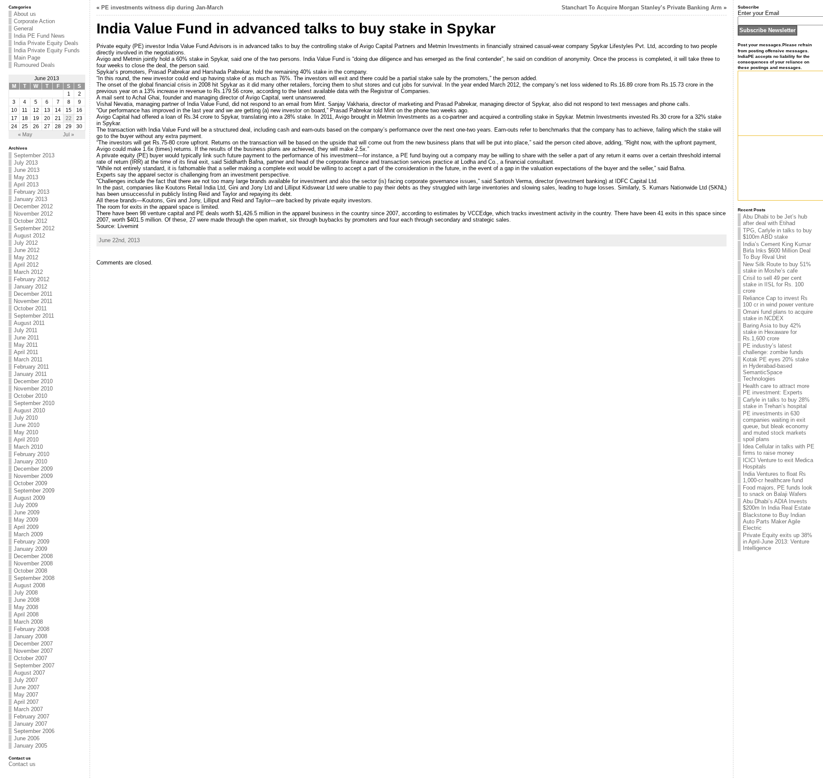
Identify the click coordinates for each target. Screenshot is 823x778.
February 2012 (31, 279)
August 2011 (29, 323)
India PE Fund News (39, 36)
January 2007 (30, 724)
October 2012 (30, 221)
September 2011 (34, 315)
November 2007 (33, 651)
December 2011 (33, 294)
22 (69, 118)
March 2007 (28, 709)
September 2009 (34, 490)
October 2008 (30, 571)
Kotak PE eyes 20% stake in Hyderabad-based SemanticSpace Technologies (776, 369)
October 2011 (30, 308)
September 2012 (34, 228)
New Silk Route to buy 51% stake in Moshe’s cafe (777, 267)
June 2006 (26, 738)
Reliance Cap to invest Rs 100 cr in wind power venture (778, 301)
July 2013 (26, 162)
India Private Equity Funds (47, 50)
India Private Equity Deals (46, 43)
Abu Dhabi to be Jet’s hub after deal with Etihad (775, 219)
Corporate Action (34, 21)
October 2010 (30, 396)
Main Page (27, 57)
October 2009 (30, 483)
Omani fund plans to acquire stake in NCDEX (778, 315)
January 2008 (30, 636)
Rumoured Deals (34, 65)
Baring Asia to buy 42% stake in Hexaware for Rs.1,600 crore (772, 332)
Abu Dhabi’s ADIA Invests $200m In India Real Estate (777, 504)
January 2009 (30, 549)
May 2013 (26, 177)
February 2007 (31, 716)
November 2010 (33, 388)
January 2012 (30, 286)
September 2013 (34, 155)
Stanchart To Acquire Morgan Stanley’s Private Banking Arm (642, 7)
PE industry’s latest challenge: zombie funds (773, 348)
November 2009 (33, 476)
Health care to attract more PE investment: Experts (776, 389)
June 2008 (26, 600)
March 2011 (28, 359)
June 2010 (26, 425)
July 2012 (26, 243)
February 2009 (31, 541)
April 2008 (26, 614)
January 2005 (30, 745)
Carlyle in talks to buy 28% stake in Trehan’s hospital (776, 403)
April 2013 (26, 184)
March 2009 (28, 534)
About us (25, 14)
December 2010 (33, 381)
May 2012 (26, 257)
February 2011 (31, 366)
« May (25, 134)
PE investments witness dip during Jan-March (162, 7)
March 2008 (28, 622)
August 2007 (29, 673)
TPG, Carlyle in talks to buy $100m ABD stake (777, 233)
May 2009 (26, 520)
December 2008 (33, 556)
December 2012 (33, 206)
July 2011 (25, 330)
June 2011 (26, 337)
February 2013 (31, 192)
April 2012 (26, 264)
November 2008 (33, 563)
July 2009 (26, 505)
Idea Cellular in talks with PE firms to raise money (778, 449)
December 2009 (33, 469)
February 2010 (31, 454)
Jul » (68, 134)
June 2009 (26, 512)
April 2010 (26, 439)
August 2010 (29, 410)
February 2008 (31, 629)
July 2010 (26, 418)
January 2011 (30, 374)
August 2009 (29, 498)
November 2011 (33, 301)
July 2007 (26, 680)
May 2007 (26, 694)
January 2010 (30, 461)
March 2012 (28, 272)
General (23, 28)
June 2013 (26, 170)
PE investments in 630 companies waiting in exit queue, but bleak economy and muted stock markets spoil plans (775, 426)
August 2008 (29, 585)
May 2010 (26, 432)
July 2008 (26, 592)
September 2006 (34, 731)
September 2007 (34, 665)
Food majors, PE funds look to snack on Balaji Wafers (777, 490)
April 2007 (26, 702)
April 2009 (26, 527)
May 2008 (26, 607)
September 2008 (34, 578)
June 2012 (26, 250)
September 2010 (34, 403)
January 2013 (30, 199)
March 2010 (28, 447)
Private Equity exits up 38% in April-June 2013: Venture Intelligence (777, 541)
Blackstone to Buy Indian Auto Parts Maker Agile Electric (774, 521)
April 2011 (26, 352)
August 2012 (29, 235)
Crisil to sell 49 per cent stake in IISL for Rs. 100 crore (773, 284)
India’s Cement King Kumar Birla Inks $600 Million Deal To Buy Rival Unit (777, 250)
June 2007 (26, 687)
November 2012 (33, 213)
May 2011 (26, 345)
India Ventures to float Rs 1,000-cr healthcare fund (774, 477)
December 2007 (33, 643)
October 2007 (30, 658)
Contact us (22, 764)
